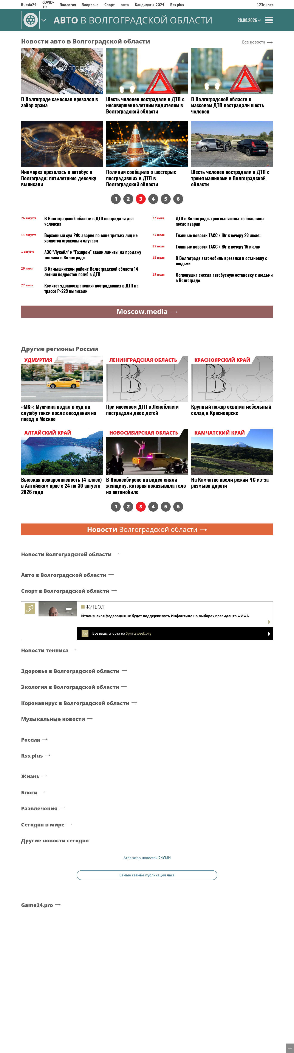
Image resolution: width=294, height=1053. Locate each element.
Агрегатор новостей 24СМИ (147, 857)
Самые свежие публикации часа (147, 875)
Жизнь (30, 776)
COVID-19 (48, 4)
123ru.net (265, 4)
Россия (30, 740)
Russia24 (28, 4)
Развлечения (39, 808)
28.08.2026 (247, 20)
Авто (125, 4)
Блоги (29, 792)
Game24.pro (37, 905)
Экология (68, 4)
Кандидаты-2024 (149, 4)
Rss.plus (177, 4)
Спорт (109, 4)
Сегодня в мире (43, 825)
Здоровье (90, 4)
